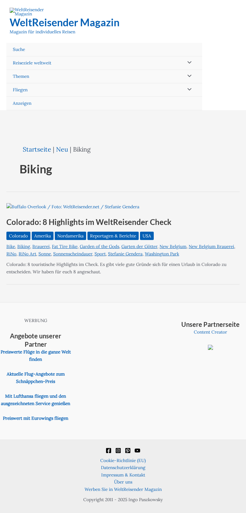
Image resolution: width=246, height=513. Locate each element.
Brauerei (41, 246)
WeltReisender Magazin (64, 22)
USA (147, 236)
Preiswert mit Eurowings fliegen (35, 418)
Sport (100, 254)
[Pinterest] (128, 450)
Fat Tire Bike (65, 246)
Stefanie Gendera (125, 254)
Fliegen (20, 90)
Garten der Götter (139, 246)
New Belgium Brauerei (211, 246)
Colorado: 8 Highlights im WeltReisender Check (88, 222)
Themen (21, 76)
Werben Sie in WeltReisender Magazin (123, 489)
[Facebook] (108, 450)
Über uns (123, 482)
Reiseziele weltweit (32, 63)
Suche (19, 49)
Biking (23, 246)
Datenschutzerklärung (123, 467)
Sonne (44, 254)
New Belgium (173, 246)
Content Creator (210, 332)
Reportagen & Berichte (113, 236)
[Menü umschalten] (188, 63)
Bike (10, 246)
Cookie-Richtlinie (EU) (123, 460)
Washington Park (162, 254)
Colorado (18, 236)
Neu (62, 149)
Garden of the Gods (99, 246)
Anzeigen (22, 103)
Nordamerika (70, 236)
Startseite (37, 149)
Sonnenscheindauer (72, 254)
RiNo (11, 254)
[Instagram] (118, 450)
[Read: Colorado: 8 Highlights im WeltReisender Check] (72, 206)
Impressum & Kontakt (123, 475)
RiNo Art (27, 254)
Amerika (42, 236)
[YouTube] (137, 450)
